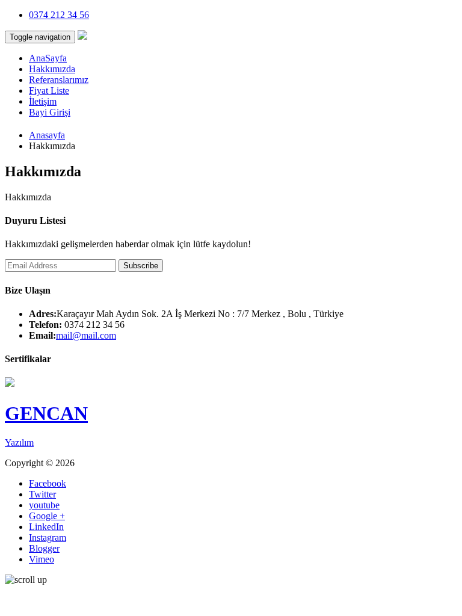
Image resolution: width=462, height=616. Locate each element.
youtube (44, 505)
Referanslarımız (58, 80)
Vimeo (41, 559)
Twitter (42, 494)
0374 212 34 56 (59, 15)
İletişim (43, 101)
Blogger (44, 548)
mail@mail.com (86, 335)
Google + (47, 516)
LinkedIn (46, 527)
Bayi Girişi (49, 112)
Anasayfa (47, 135)
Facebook (47, 483)
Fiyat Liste (49, 90)
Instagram (47, 537)
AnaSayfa (48, 58)
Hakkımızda (52, 69)
